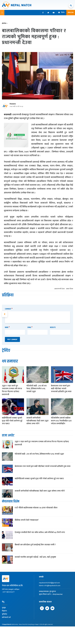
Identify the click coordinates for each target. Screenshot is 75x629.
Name (7, 327)
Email (29, 327)
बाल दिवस (70, 289)
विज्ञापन (4, 611)
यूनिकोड (4, 614)
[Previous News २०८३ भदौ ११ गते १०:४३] (4, 314)
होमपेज (5, 23)
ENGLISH (71, 12)
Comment (8, 309)
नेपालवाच (13, 104)
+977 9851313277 (8, 592)
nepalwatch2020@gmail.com (49, 582)
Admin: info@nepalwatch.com (49, 585)
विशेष (63, 13)
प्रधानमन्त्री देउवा (60, 289)
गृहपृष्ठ (4, 607)
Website (53, 327)
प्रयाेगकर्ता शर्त (6, 617)
